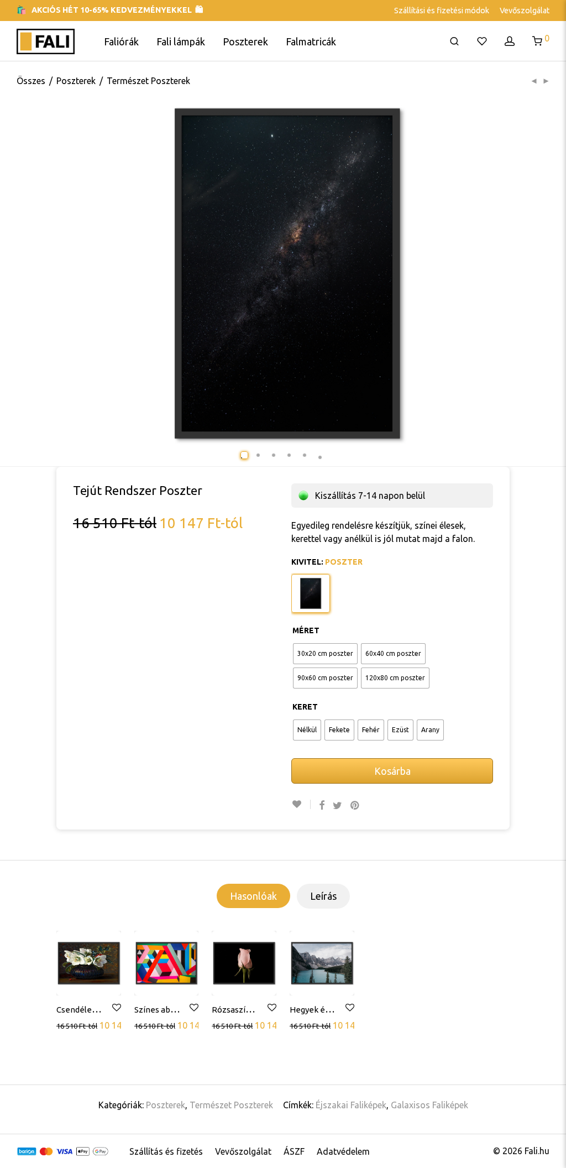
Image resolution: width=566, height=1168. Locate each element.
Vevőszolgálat (524, 10)
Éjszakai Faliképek (351, 1105)
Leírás (323, 895)
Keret (305, 706)
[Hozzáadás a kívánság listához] (301, 804)
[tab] (253, 896)
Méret (305, 630)
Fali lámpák (180, 41)
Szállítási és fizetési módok (441, 10)
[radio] (325, 654)
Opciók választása (92, 1025)
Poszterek (245, 41)
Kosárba (392, 770)
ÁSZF (294, 1151)
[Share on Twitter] (337, 805)
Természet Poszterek (148, 81)
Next (554, 273)
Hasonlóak (253, 895)
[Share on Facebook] (321, 805)
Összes (31, 81)
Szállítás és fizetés (166, 1151)
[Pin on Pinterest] (355, 805)
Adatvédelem (343, 1151)
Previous (53, 273)
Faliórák (121, 41)
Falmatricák (311, 41)
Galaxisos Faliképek (429, 1105)
